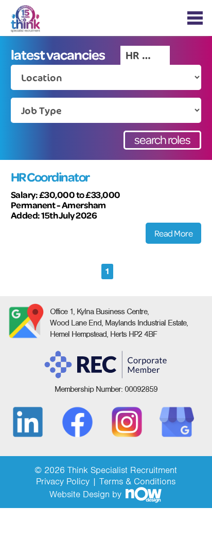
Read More (173, 233)
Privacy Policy (63, 481)
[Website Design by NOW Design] (143, 494)
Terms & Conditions (137, 481)
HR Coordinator (50, 177)
